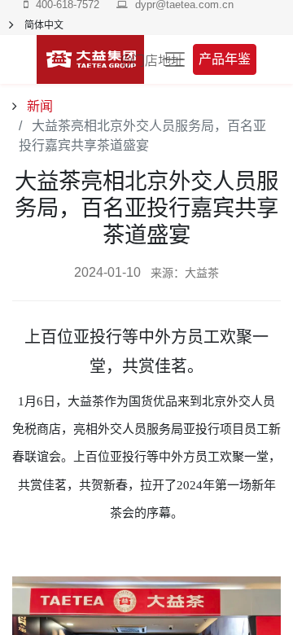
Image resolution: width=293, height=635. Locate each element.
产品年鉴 (225, 59)
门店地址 (158, 59)
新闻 (38, 106)
